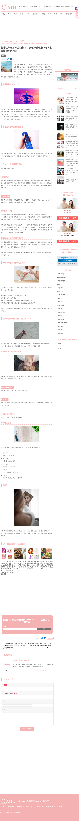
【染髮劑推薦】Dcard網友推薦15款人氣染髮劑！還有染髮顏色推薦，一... (71, 171)
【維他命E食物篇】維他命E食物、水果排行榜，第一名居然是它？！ (20, 565)
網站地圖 (29, 806)
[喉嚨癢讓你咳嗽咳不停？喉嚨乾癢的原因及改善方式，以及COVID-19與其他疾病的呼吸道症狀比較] (60, 153)
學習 (61, 14)
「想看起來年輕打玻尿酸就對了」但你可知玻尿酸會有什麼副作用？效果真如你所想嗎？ (14, 646)
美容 (9, 14)
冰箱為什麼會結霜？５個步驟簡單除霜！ (71, 180)
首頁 (3, 14)
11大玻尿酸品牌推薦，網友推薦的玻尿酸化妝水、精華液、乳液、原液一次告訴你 (33, 565)
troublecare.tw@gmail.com (54, 806)
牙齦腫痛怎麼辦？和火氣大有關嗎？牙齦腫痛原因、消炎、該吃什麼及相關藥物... (71, 162)
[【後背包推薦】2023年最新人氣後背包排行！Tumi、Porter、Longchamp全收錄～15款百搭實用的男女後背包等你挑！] (60, 118)
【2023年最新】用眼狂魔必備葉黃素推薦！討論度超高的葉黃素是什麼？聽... (71, 100)
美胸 (43, 14)
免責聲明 (11, 806)
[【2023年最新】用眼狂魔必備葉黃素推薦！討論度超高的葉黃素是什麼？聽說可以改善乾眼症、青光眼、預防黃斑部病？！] (60, 100)
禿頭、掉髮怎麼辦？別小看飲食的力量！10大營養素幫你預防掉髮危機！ (47, 565)
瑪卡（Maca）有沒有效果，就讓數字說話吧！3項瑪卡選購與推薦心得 (71, 127)
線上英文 (59, 199)
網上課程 (59, 222)
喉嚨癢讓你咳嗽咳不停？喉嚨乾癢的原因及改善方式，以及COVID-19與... (71, 153)
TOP (16, 41)
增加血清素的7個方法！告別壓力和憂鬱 (71, 135)
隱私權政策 (20, 806)
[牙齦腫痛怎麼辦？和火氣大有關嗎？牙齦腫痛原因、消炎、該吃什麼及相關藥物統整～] (60, 162)
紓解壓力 (69, 14)
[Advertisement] (27, 28)
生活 (55, 14)
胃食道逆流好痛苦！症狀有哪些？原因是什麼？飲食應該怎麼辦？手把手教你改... (71, 109)
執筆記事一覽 (44, 670)
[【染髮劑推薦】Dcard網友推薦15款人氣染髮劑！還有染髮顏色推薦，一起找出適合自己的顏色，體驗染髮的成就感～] (60, 171)
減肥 (27, 14)
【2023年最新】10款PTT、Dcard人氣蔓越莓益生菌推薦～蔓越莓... (71, 144)
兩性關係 (35, 14)
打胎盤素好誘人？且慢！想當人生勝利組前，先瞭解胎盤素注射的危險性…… (39, 646)
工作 (49, 14)
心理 (21, 14)
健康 (15, 14)
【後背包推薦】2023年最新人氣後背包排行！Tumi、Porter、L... (71, 118)
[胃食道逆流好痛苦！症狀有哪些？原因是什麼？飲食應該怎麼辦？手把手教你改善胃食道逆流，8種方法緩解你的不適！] (60, 109)
